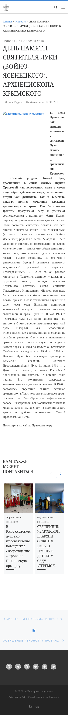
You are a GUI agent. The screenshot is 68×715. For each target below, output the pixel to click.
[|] (6, 7)
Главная (7, 21)
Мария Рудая (13, 102)
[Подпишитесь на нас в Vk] (37, 707)
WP (24, 697)
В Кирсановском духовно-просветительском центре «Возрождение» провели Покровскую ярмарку (18, 546)
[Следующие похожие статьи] (60, 473)
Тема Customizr (51, 697)
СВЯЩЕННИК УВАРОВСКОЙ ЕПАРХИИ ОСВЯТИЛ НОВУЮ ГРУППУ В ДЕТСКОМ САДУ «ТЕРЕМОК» (48, 546)
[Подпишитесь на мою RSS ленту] (30, 707)
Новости (20, 21)
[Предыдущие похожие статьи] (50, 473)
